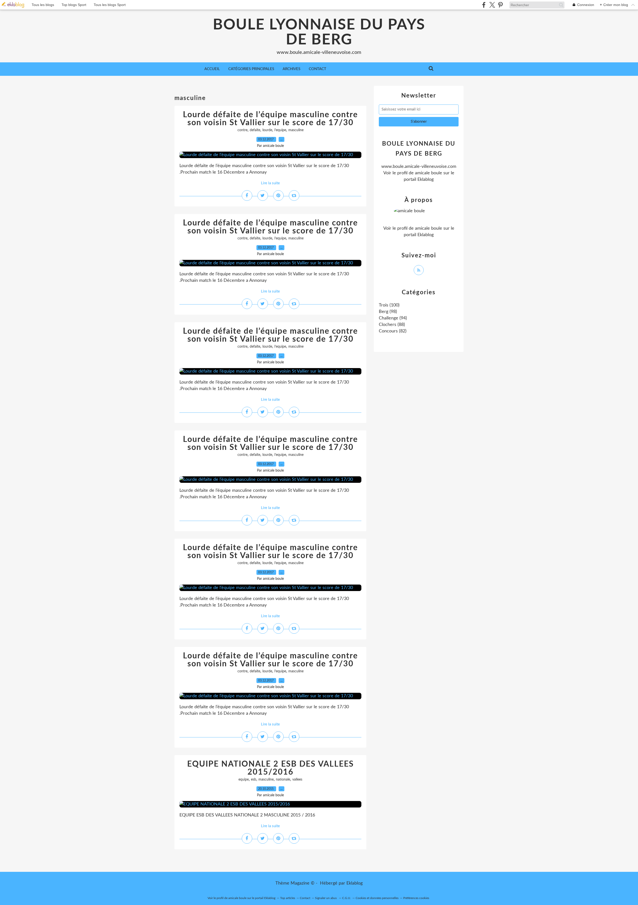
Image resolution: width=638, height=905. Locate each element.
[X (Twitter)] (492, 5)
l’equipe (280, 130)
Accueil (212, 69)
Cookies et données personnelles (377, 898)
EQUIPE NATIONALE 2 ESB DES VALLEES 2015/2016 (270, 768)
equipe (244, 779)
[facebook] (484, 5)
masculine (296, 130)
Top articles (287, 898)
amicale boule (428, 173)
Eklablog (354, 883)
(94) (393, 318)
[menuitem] (212, 69)
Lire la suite (270, 183)
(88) (392, 324)
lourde (267, 130)
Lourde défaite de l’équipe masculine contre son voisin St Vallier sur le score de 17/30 (270, 119)
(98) (388, 311)
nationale (283, 779)
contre (242, 130)
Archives (291, 69)
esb (253, 779)
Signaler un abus (326, 898)
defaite (255, 130)
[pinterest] (500, 5)
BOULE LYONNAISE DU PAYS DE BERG (319, 32)
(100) (389, 305)
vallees (297, 779)
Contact (317, 69)
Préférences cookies (416, 898)
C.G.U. (346, 898)
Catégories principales (251, 69)
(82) (392, 331)
